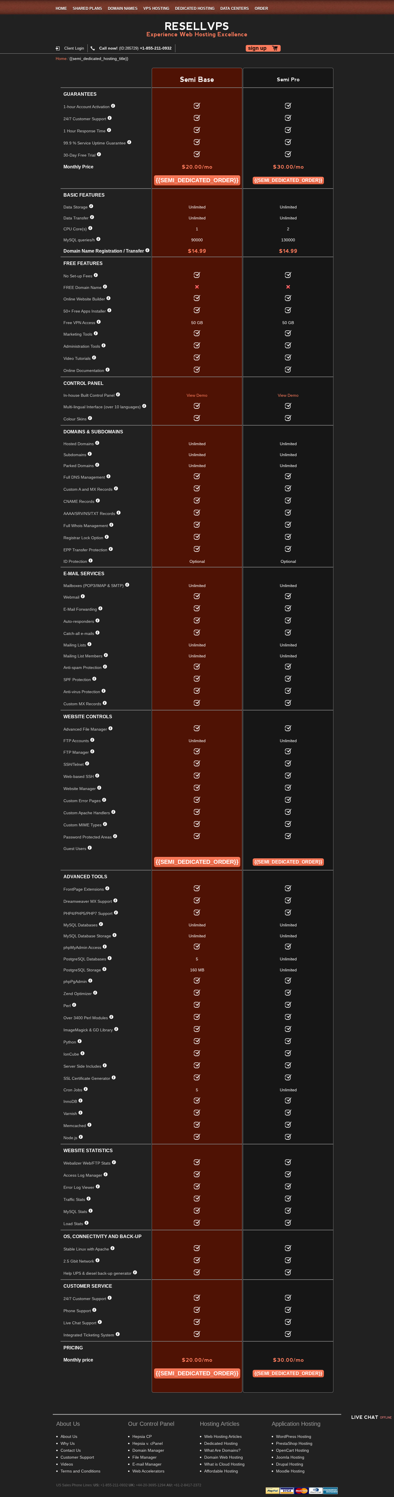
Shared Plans (87, 8)
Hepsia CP (142, 1436)
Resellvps (197, 26)
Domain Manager (148, 1450)
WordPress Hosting (293, 1436)
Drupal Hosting (289, 1464)
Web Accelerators (148, 1471)
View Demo (197, 395)
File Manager (144, 1457)
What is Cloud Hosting (224, 1464)
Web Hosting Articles (223, 1436)
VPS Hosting (156, 8)
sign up (257, 48)
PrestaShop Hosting (294, 1443)
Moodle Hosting (290, 1471)
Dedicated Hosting (195, 8)
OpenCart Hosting (292, 1450)
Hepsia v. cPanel (147, 1443)
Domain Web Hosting (223, 1457)
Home (61, 8)
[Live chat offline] (371, 1417)
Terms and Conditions (80, 1471)
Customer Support (77, 1457)
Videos (67, 1464)
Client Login (74, 48)
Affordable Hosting (221, 1471)
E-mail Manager (147, 1464)
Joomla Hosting (290, 1457)
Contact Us (71, 1450)
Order (261, 8)
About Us (69, 1436)
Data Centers (234, 8)
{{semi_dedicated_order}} (197, 180)
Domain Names (123, 8)
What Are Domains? (222, 1450)
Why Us (68, 1443)
